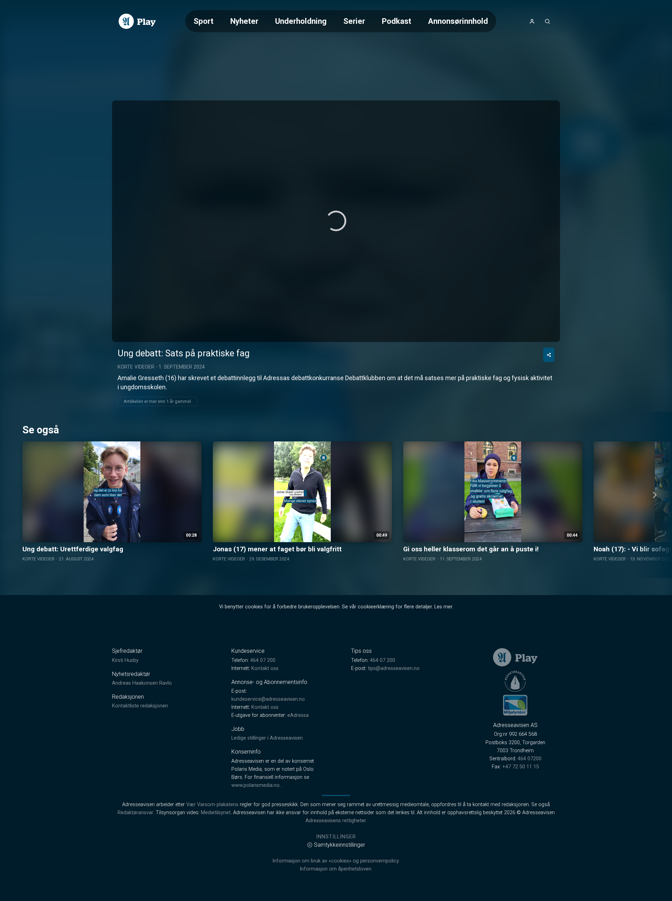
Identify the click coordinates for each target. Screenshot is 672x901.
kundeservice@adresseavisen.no (268, 699)
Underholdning (301, 21)
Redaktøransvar (135, 813)
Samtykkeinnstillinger (339, 844)
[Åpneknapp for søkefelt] (547, 21)
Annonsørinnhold (458, 21)
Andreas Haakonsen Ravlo (142, 683)
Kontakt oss (265, 668)
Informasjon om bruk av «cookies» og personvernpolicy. (336, 861)
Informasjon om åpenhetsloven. (336, 869)
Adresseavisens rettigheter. (336, 821)
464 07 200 (262, 660)
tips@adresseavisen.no (394, 668)
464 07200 (529, 759)
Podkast (396, 21)
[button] (336, 220)
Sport (204, 21)
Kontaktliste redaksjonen (140, 706)
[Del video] (548, 355)
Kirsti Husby (125, 660)
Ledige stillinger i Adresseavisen (267, 738)
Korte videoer (136, 367)
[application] (336, 221)
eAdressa (298, 715)
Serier (354, 21)
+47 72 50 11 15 (520, 767)
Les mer (443, 607)
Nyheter (244, 21)
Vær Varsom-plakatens (212, 805)
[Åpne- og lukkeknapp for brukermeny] (532, 21)
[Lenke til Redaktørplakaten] (515, 681)
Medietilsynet (216, 813)
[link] (137, 21)
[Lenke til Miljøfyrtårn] (515, 704)
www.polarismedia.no (255, 785)
